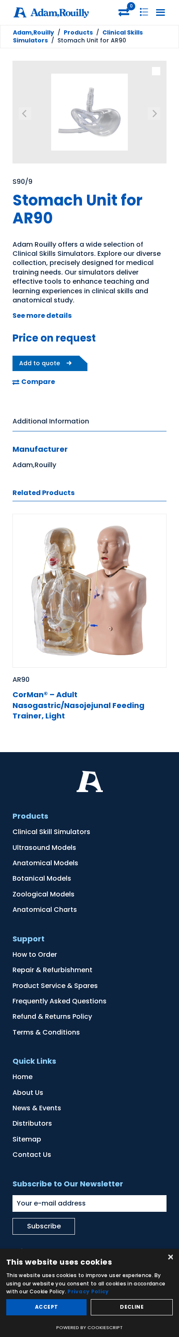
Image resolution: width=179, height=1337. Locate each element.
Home (22, 1077)
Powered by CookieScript (89, 1327)
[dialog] (89, 1293)
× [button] (170, 1258)
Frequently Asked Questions (59, 1001)
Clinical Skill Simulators (51, 832)
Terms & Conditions (46, 1032)
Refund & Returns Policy (52, 1016)
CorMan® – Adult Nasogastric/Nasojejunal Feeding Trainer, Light (78, 704)
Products (78, 32)
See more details (42, 315)
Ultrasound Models (44, 847)
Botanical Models (41, 878)
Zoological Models (43, 894)
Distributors (32, 1123)
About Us (27, 1092)
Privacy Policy (88, 1291)
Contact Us (31, 1154)
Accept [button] (46, 1306)
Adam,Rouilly (33, 32)
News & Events (36, 1108)
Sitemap (26, 1139)
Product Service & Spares (55, 985)
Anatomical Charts (44, 909)
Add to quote (39, 363)
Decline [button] (132, 1306)
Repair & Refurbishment (52, 970)
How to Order (34, 954)
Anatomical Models (45, 863)
